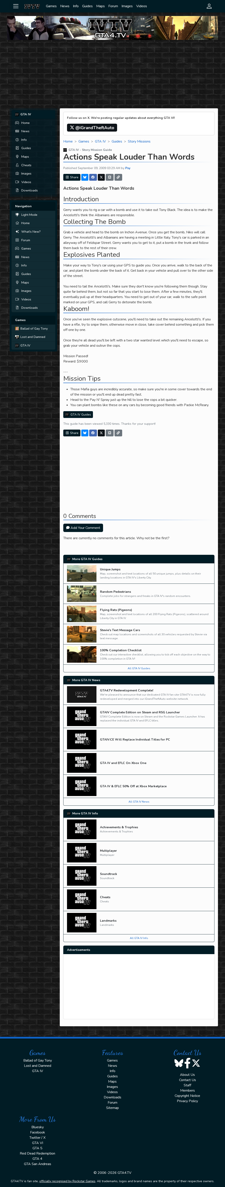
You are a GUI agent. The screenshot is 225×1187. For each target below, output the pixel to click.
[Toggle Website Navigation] (16, 6)
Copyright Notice (187, 1095)
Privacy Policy (187, 1101)
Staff (187, 1085)
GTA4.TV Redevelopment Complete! (126, 690)
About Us (187, 1074)
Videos (141, 6)
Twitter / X (37, 1137)
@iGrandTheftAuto (94, 128)
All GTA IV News (139, 801)
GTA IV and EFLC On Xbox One (123, 763)
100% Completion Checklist (121, 650)
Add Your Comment (85, 527)
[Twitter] (101, 177)
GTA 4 (37, 1158)
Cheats (26, 165)
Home (25, 123)
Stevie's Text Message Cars (120, 630)
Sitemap (112, 1107)
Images (127, 6)
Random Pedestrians (115, 592)
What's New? (31, 231)
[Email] (110, 177)
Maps (100, 6)
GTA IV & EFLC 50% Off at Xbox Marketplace (133, 786)
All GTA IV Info (139, 938)
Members (187, 1090)
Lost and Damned (32, 337)
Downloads (29, 190)
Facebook (37, 1132)
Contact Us (187, 1080)
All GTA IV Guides (139, 668)
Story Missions (139, 141)
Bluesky (37, 1127)
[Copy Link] (118, 177)
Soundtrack (108, 874)
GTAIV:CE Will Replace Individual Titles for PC (135, 739)
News (64, 6)
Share (73, 177)
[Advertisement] (112, 74)
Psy (127, 168)
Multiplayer (108, 851)
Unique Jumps (110, 569)
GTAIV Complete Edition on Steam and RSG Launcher (140, 712)
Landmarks (108, 921)
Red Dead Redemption (37, 1153)
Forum (113, 6)
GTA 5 (37, 1148)
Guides (87, 6)
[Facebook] (93, 177)
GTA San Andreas (37, 1164)
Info (76, 6)
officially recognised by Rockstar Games (67, 1181)
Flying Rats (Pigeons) (116, 610)
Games (51, 6)
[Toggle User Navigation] (209, 6)
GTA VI (37, 1143)
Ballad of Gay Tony (34, 328)
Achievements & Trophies (119, 827)
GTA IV (25, 345)
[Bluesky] (84, 177)
